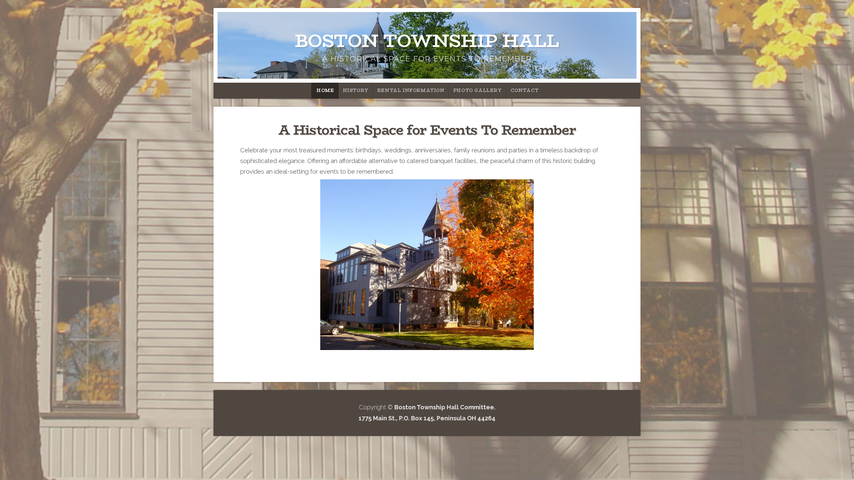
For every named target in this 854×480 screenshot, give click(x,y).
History (356, 90)
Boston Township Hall (427, 41)
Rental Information (411, 90)
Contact (525, 90)
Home (325, 90)
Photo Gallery (477, 90)
